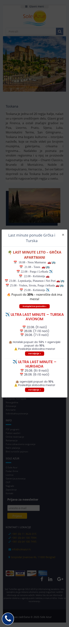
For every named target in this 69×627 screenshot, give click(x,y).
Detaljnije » (34, 353)
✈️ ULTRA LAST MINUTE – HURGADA (34, 364)
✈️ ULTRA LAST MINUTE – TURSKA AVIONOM (34, 317)
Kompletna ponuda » (34, 306)
